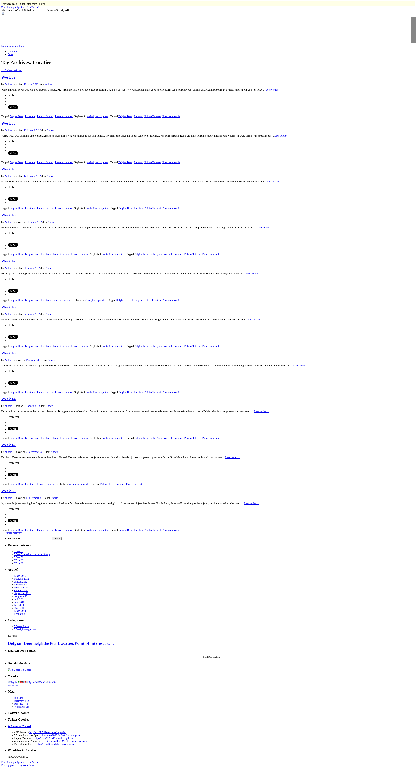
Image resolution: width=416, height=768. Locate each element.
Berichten (22, 700)
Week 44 (8, 399)
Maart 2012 (20, 575)
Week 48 (8, 215)
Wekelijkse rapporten (97, 116)
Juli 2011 (19, 599)
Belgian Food (32, 254)
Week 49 (8, 169)
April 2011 (19, 608)
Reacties (21, 703)
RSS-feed (26, 669)
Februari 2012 (21, 578)
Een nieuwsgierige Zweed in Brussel (20, 762)
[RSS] (413, 35)
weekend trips (109, 644)
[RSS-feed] (14, 669)
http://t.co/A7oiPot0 (39, 732)
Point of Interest (45, 116)
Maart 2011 (20, 611)
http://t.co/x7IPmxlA (45, 738)
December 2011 (22, 584)
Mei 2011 (19, 605)
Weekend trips (21, 626)
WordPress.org (21, 706)
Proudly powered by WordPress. (18, 765)
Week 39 (8, 491)
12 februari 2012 (32, 176)
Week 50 (8, 123)
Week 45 (8, 353)
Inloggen (18, 697)
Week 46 (8, 307)
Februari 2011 (21, 613)
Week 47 (8, 261)
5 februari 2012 (34, 222)
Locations (30, 116)
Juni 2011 (19, 602)
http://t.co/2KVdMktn (48, 744)
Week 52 (8, 77)
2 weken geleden (74, 735)
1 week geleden (58, 732)
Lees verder (273, 89)
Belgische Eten (45, 643)
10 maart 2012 (31, 84)
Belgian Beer (16, 116)
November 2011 (22, 587)
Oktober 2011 (21, 590)
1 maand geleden (78, 741)
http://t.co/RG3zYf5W (53, 735)
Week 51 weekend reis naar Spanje (32, 554)
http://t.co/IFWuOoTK (57, 741)
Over (10, 54)
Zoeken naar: (14, 538)
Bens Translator (13, 685)
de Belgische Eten (141, 300)
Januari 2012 (20, 581)
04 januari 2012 (32, 405)
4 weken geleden (65, 738)
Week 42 (8, 445)
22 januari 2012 (32, 314)
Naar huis (13, 51)
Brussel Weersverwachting (211, 657)
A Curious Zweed (19, 726)
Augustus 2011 (22, 596)
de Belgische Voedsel (161, 254)
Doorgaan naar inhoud (12, 46)
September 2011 (22, 593)
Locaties (138, 116)
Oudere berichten (11, 70)
